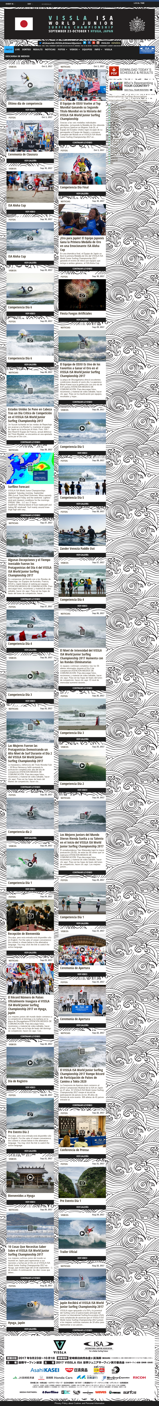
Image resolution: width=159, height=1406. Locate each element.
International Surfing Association (128, 96)
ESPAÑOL (116, 43)
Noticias (50, 49)
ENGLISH (105, 43)
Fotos (12, 117)
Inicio (9, 49)
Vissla (108, 49)
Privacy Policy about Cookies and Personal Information (79, 1403)
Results (38, 49)
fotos (62, 49)
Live (17, 49)
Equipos (87, 49)
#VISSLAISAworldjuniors (68, 43)
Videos (74, 49)
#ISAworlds (48, 43)
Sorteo (26, 49)
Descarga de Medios (17, 56)
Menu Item (147, 49)
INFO (98, 49)
